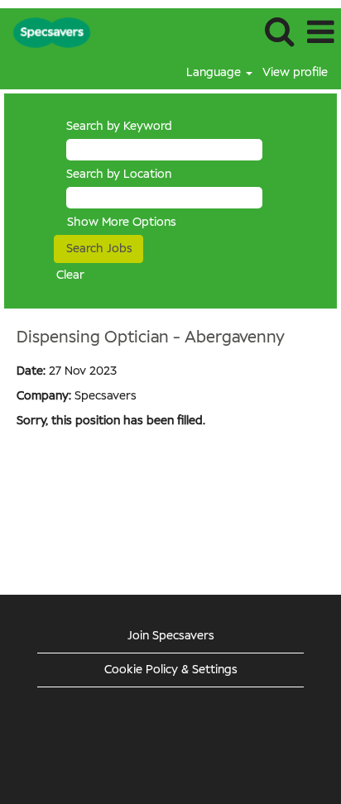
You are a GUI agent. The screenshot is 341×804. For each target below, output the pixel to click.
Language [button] (215, 73)
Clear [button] (70, 275)
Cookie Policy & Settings (171, 670)
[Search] (279, 31)
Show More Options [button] (121, 222)
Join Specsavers (170, 636)
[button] (320, 32)
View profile (295, 73)
